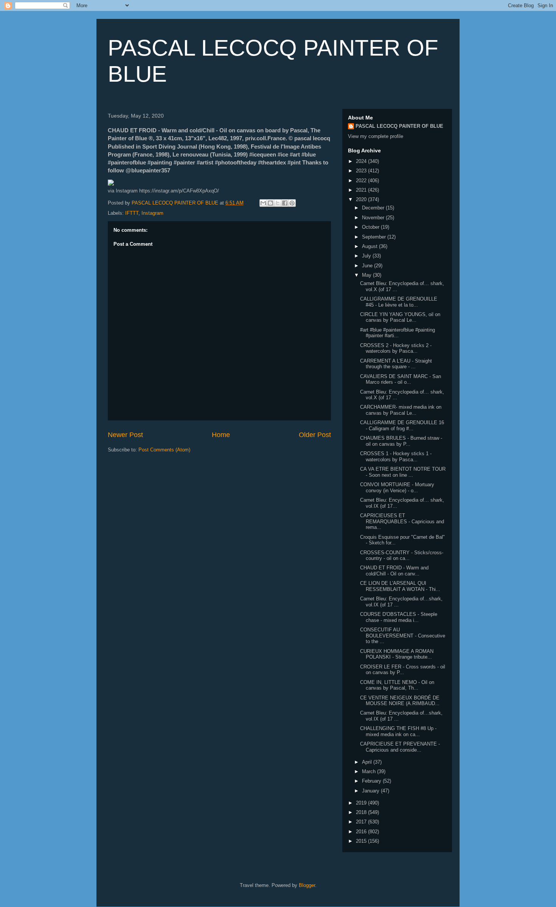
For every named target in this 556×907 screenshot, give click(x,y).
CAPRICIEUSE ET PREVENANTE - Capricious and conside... (400, 747)
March (369, 771)
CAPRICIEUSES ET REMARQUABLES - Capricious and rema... (402, 521)
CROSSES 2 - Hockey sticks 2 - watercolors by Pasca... (396, 348)
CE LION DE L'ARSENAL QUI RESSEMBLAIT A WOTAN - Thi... (400, 586)
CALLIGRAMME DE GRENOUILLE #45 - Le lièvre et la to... (398, 302)
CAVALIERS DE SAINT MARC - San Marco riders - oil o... (400, 379)
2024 (362, 161)
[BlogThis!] (270, 203)
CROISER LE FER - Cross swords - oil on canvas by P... (402, 670)
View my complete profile (375, 136)
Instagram (152, 213)
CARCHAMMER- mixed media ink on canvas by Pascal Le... (400, 410)
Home (221, 435)
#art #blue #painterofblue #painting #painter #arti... (397, 333)
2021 (362, 190)
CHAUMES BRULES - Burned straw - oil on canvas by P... (401, 441)
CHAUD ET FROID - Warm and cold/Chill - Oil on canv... (394, 571)
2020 (362, 199)
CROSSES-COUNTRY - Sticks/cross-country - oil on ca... (401, 555)
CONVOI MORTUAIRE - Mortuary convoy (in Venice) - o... (397, 487)
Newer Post (125, 435)
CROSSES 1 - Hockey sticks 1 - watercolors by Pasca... (396, 456)
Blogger (307, 885)
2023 (362, 171)
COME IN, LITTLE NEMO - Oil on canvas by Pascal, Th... (397, 685)
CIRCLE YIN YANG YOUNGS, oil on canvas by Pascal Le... (400, 317)
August (370, 246)
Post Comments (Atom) (164, 450)
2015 (362, 841)
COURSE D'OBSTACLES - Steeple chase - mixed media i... (398, 617)
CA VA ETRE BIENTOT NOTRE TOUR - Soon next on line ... (403, 472)
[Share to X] (277, 203)
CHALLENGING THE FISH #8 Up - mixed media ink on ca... (398, 731)
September (374, 237)
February (372, 781)
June (368, 265)
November (374, 217)
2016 (362, 831)
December (374, 208)
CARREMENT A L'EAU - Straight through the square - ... (396, 364)
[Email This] (263, 203)
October (371, 227)
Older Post (315, 435)
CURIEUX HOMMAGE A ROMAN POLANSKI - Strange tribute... (396, 654)
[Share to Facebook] (285, 203)
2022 (362, 180)
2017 (362, 822)
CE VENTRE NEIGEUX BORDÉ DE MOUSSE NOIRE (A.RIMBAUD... (400, 701)
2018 (362, 812)
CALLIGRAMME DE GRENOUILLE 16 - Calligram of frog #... (402, 425)
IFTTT (131, 213)
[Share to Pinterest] (292, 203)
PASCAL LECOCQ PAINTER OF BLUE (399, 126)
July (367, 256)
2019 (362, 803)
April (367, 762)
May (367, 275)
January (371, 791)
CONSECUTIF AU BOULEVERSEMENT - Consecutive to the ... (402, 635)
